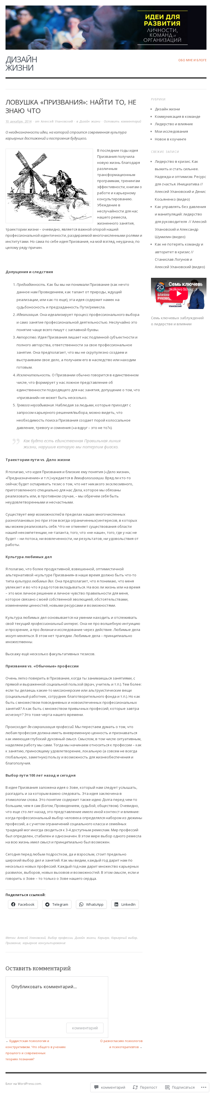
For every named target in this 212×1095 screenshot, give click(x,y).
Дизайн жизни (21, 63)
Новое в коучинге (170, 139)
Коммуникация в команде (177, 116)
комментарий (85, 1027)
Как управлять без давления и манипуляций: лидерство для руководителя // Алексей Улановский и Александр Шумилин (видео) (180, 221)
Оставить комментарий (122, 121)
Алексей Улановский (57, 121)
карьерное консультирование (44, 943)
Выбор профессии (60, 938)
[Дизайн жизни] (106, 24)
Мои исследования (171, 131)
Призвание (13, 943)
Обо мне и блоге (192, 60)
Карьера (103, 938)
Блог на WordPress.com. (24, 1083)
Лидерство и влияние (174, 123)
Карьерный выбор (124, 938)
